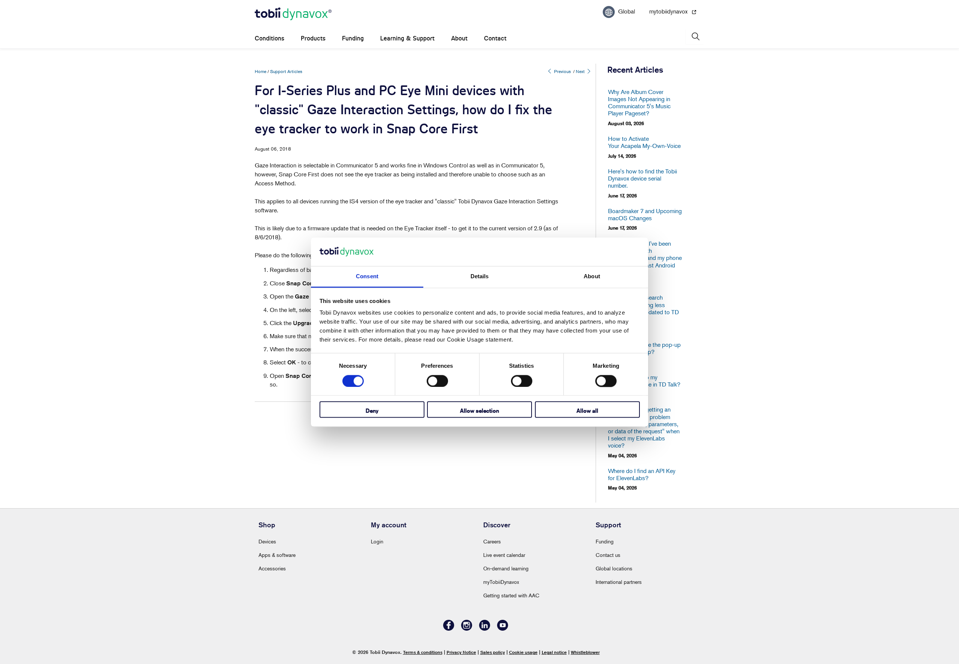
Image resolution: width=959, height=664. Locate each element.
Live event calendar (504, 555)
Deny (372, 411)
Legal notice (554, 652)
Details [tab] (480, 276)
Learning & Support (407, 38)
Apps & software (277, 555)
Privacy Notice (461, 652)
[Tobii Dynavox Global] (293, 14)
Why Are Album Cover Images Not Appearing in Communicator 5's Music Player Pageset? (639, 102)
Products (313, 38)
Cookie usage (523, 652)
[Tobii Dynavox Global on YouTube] (502, 628)
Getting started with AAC (511, 595)
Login (377, 541)
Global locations (614, 568)
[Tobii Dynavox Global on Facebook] (449, 628)
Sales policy (492, 652)
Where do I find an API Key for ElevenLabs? (641, 474)
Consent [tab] (367, 276)
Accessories (272, 568)
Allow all (587, 411)
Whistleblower (585, 652)
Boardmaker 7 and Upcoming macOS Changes (645, 214)
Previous (562, 71)
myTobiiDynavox (501, 582)
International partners (619, 582)
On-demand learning (506, 568)
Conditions (269, 38)
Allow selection (479, 411)
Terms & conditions (422, 652)
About (459, 38)
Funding (353, 38)
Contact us (608, 555)
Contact (495, 38)
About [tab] (592, 276)
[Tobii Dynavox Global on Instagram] (467, 628)
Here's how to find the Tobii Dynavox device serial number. (642, 178)
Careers (492, 541)
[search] (695, 36)
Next (581, 71)
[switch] (437, 381)
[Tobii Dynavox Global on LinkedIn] (485, 628)
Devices (267, 541)
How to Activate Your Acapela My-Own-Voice (644, 142)
